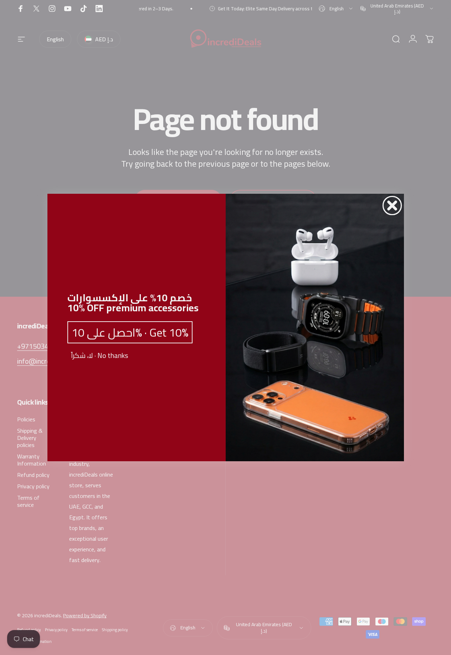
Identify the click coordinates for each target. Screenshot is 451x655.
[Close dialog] (392, 205)
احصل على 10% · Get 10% (130, 332)
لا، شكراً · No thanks (99, 355)
